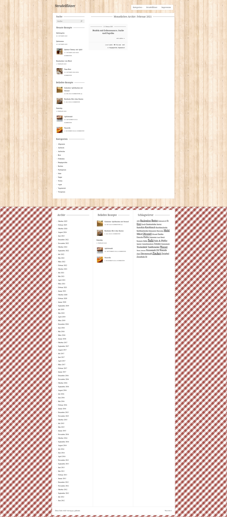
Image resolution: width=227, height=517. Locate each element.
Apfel (138, 221)
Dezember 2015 (63, 412)
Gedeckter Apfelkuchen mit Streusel (73, 89)
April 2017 (61, 361)
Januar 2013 (62, 478)
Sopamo (72, 511)
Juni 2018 (61, 328)
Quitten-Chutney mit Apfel (73, 49)
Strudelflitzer (65, 6)
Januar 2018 (62, 339)
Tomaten (157, 243)
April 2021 (61, 280)
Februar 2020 (62, 298)
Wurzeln (163, 249)
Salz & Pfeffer (160, 240)
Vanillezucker (153, 246)
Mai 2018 (61, 331)
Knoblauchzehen (142, 231)
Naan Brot (67, 69)
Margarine (160, 231)
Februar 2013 (62, 475)
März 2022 (61, 261)
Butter (154, 220)
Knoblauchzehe (161, 227)
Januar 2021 (62, 291)
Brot (59, 155)
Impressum (166, 7)
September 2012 (63, 493)
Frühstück (61, 159)
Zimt (138, 254)
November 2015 (63, 416)
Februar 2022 (62, 265)
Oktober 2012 (62, 489)
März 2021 (61, 284)
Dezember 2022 (63, 239)
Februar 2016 (62, 405)
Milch (139, 233)
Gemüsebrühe (151, 224)
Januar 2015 (62, 431)
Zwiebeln (141, 256)
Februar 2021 (62, 287)
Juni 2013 (61, 467)
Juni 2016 (61, 397)
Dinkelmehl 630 (162, 221)
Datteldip (59, 108)
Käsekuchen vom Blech (64, 61)
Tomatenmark (165, 244)
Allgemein (61, 144)
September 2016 (63, 386)
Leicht (110, 45)
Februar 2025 (62, 225)
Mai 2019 (61, 313)
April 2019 (61, 317)
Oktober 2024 (62, 228)
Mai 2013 (61, 471)
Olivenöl (147, 233)
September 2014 (63, 442)
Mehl (167, 230)
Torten (60, 181)
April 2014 (61, 456)
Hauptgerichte (113, 47)
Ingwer (159, 224)
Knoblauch (150, 227)
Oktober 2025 (62, 221)
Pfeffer (146, 236)
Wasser (164, 246)
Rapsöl (163, 237)
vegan (60, 184)
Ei (168, 220)
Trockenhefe (142, 246)
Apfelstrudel (68, 116)
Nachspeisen (62, 170)
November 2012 (63, 486)
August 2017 (62, 350)
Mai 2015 (61, 427)
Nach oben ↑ (168, 510)
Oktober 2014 (62, 438)
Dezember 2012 (63, 482)
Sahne (145, 241)
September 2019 (63, 306)
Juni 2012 (61, 500)
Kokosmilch (152, 231)
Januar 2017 (62, 372)
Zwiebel (165, 253)
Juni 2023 (61, 236)
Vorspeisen (61, 192)
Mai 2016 (61, 401)
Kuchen (60, 166)
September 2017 (63, 346)
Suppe (60, 177)
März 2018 (61, 335)
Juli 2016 (61, 394)
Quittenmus (60, 41)
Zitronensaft (146, 253)
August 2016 (62, 390)
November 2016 (63, 379)
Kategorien (137, 7)
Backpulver (145, 220)
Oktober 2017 (62, 342)
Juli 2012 (61, 497)
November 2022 (63, 243)
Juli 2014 (61, 449)
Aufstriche (61, 151)
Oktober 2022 (62, 247)
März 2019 (61, 320)
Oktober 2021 (62, 269)
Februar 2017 (62, 368)
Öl (146, 256)
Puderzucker (153, 237)
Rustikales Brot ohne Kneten (73, 99)
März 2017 (61, 364)
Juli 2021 (61, 272)
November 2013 (63, 460)
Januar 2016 (62, 408)
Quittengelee (60, 33)
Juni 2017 (61, 357)
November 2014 (63, 434)
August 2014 (62, 445)
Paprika (160, 234)
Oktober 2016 (62, 383)
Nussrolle (67, 128)
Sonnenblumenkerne (148, 244)
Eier (139, 223)
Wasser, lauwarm (141, 250)
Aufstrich (61, 148)
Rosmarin (140, 241)
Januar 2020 (62, 302)
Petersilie (140, 237)
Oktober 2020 (62, 295)
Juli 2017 (61, 353)
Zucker (156, 253)
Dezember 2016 (63, 375)
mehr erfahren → (120, 38)
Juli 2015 (61, 423)
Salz (151, 240)
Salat (59, 173)
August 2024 (62, 232)
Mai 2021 (61, 276)
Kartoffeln (141, 227)
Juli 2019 (61, 309)
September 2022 (63, 250)
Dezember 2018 (63, 324)
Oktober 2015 (62, 419)
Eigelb (144, 224)
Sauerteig (139, 244)
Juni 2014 (61, 453)
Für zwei (118, 45)
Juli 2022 (61, 254)
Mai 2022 (61, 258)
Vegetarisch (121, 47)
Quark (158, 237)
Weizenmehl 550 (152, 250)
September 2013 (63, 464)
